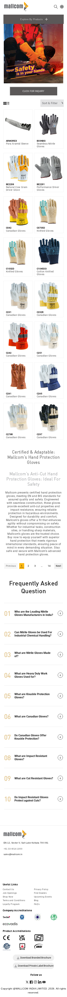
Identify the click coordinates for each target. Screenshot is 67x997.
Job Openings (10, 893)
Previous (11, 565)
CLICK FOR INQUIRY (33, 91)
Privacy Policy (41, 889)
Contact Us (8, 889)
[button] (62, 6)
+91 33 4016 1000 (13, 849)
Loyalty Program (11, 904)
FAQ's (37, 904)
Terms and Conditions (14, 900)
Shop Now (8, 897)
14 (49, 565)
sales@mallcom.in (13, 854)
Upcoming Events (43, 897)
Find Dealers (40, 893)
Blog (36, 900)
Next (58, 565)
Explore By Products (31, 19)
